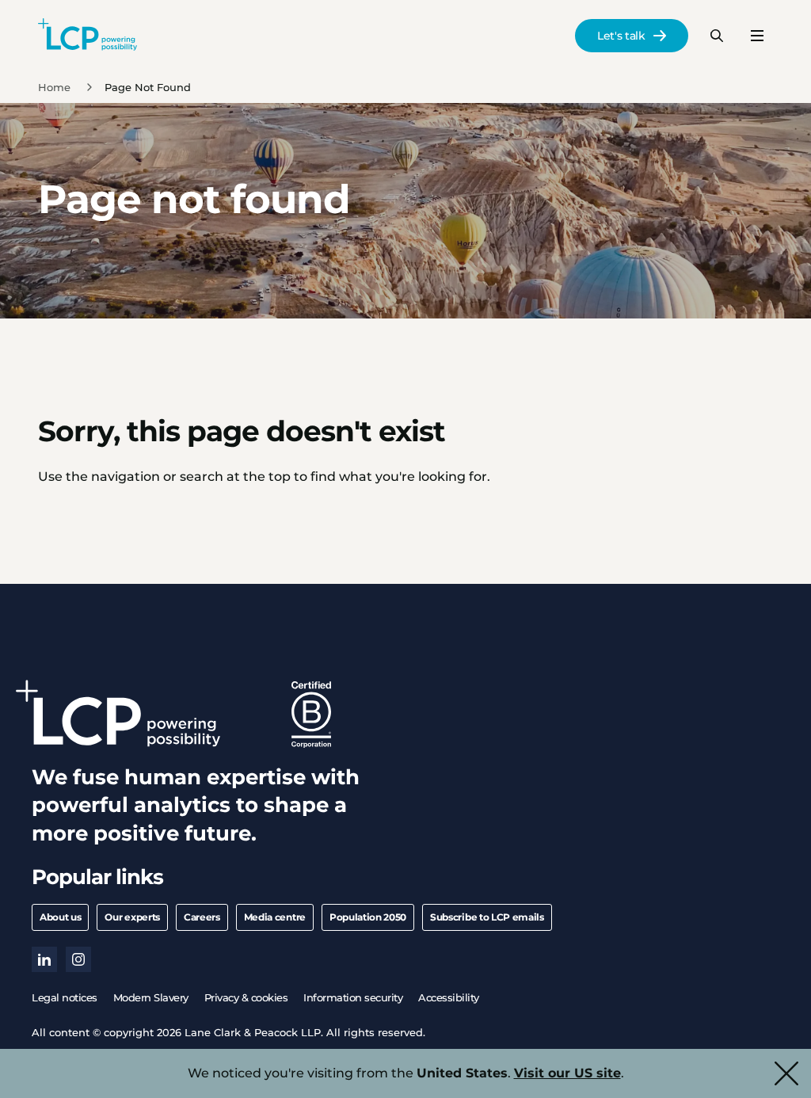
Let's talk (621, 36)
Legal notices (64, 997)
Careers (202, 917)
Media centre (275, 917)
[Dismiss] (786, 1073)
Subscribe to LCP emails (487, 917)
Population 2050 (367, 917)
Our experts (132, 917)
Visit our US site (567, 1073)
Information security (352, 997)
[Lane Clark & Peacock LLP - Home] (87, 35)
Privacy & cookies (246, 997)
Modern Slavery (150, 997)
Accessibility (448, 997)
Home (54, 87)
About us (60, 917)
